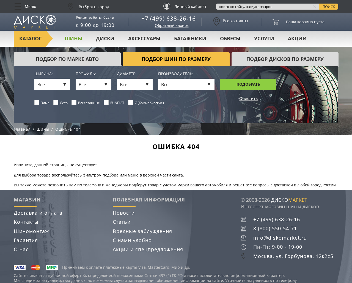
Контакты (26, 221)
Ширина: (43, 74)
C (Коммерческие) (149, 102)
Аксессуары (144, 38)
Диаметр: (126, 74)
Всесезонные (89, 102)
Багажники (190, 38)
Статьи (122, 221)
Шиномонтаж (31, 231)
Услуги (264, 38)
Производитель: (175, 74)
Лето (64, 102)
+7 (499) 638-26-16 (168, 18)
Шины (73, 38)
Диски (105, 38)
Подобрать (248, 84)
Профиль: (86, 74)
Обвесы (230, 38)
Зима (45, 102)
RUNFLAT (117, 102)
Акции (297, 38)
